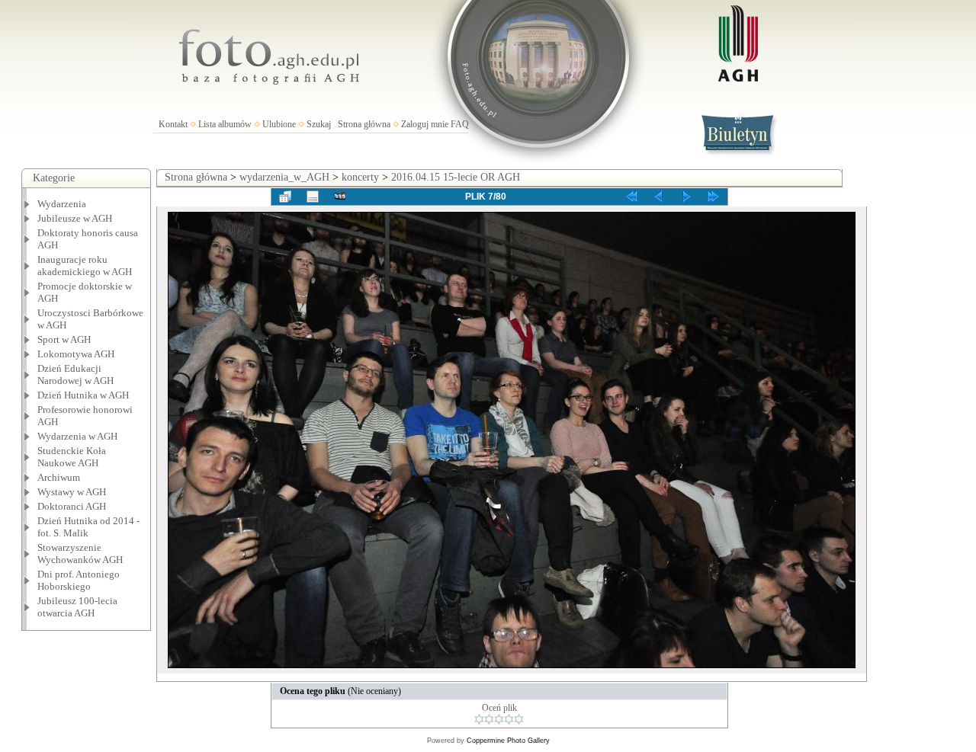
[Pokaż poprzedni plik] (659, 196)
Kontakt (173, 124)
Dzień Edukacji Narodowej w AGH (75, 374)
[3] (499, 719)
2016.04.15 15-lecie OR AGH (455, 177)
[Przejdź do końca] (713, 196)
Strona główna (364, 124)
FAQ (460, 124)
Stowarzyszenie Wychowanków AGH (80, 553)
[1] (479, 719)
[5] (519, 719)
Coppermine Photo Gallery (508, 740)
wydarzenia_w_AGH (284, 177)
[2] (489, 719)
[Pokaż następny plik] (686, 196)
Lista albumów (225, 124)
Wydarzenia (61, 204)
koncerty (360, 177)
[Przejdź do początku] (631, 196)
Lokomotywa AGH (75, 354)
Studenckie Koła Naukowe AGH (71, 457)
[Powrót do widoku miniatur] (285, 196)
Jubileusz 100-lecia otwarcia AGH (77, 607)
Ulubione (279, 124)
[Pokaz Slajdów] (340, 196)
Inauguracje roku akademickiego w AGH (84, 265)
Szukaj (319, 124)
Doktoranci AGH (71, 506)
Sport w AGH (64, 339)
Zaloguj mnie (424, 124)
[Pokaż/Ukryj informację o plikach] (312, 196)
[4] (509, 719)
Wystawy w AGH (71, 492)
